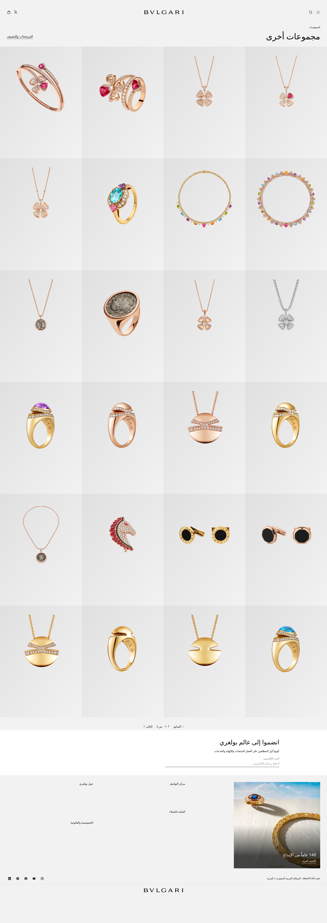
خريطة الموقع (86, 872)
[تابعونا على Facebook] (26, 898)
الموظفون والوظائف (83, 822)
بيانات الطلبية (178, 839)
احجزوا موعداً (178, 822)
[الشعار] (164, 5)
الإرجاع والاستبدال (176, 850)
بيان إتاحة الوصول (84, 828)
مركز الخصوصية (85, 856)
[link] (22, 5)
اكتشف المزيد (309, 880)
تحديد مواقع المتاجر (175, 811)
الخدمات (181, 845)
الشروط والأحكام (84, 867)
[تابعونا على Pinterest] (17, 898)
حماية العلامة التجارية (82, 811)
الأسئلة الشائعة (177, 861)
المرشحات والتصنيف (20, 29)
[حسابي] (15, 5)
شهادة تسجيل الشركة (82, 877)
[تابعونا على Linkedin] (9, 898)
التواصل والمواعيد (176, 817)
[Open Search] (29, 5)
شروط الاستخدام (84, 861)
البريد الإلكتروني (271, 778)
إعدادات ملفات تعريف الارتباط (78, 850)
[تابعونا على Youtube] (34, 898)
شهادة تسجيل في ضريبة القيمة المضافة (73, 883)
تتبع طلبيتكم (179, 856)
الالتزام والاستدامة (84, 817)
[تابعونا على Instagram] (42, 898)
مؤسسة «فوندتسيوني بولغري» (78, 833)
